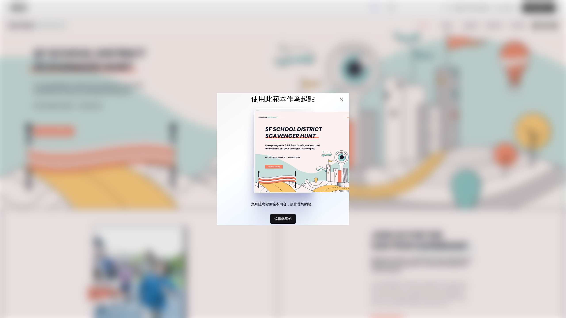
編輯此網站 (283, 218)
